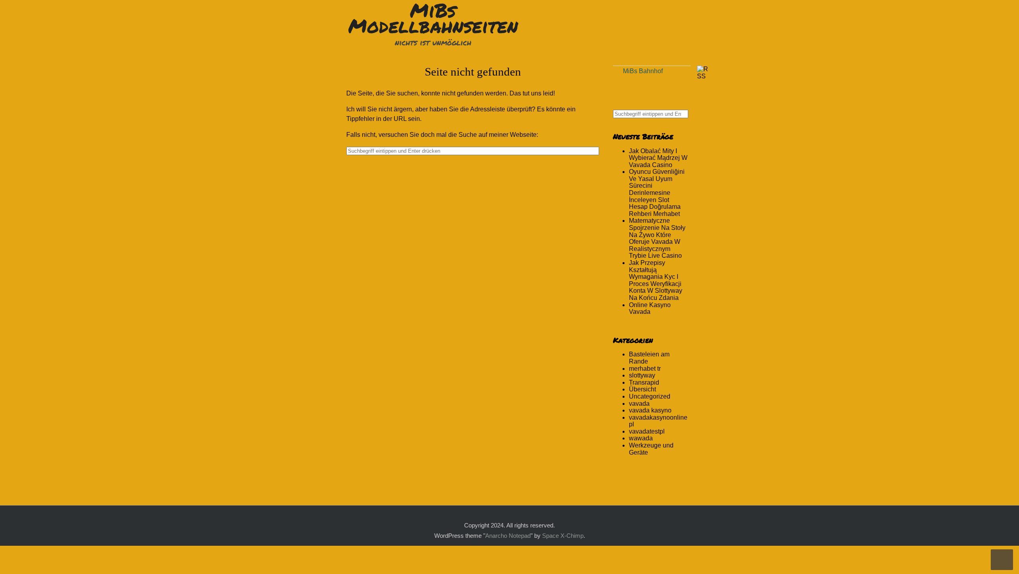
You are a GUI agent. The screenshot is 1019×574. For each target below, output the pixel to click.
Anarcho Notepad (508, 536)
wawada (641, 438)
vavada (639, 403)
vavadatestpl (647, 431)
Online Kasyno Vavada (650, 308)
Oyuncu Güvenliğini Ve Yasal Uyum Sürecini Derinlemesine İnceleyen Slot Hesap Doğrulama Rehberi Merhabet (657, 192)
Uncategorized (649, 396)
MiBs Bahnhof (643, 71)
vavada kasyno (650, 410)
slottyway (642, 375)
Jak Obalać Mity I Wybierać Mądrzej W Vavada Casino (658, 158)
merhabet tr (645, 368)
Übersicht (642, 389)
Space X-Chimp (563, 536)
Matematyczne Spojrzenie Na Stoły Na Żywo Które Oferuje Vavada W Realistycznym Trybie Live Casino (657, 238)
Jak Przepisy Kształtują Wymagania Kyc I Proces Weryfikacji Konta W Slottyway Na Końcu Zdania (655, 280)
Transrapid (644, 382)
